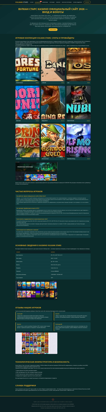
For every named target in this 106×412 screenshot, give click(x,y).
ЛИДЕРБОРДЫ (45, 2)
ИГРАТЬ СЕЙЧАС (53, 29)
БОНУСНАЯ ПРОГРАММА (67, 2)
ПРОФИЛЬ (87, 2)
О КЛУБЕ (31, 2)
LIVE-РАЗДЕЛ (52, 2)
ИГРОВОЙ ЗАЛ (38, 2)
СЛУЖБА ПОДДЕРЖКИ (77, 2)
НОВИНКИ (58, 2)
